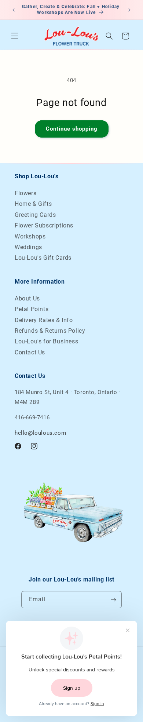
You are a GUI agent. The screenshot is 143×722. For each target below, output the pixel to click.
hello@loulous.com (40, 433)
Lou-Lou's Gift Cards (43, 257)
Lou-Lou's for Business (46, 341)
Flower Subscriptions (44, 225)
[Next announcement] (129, 10)
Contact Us (30, 352)
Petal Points (31, 309)
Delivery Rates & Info (44, 320)
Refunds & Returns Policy (50, 330)
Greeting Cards (35, 214)
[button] (15, 36)
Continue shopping (72, 128)
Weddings (28, 247)
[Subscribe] (113, 599)
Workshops (30, 236)
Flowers (25, 193)
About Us (27, 298)
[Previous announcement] (14, 10)
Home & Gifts (33, 203)
